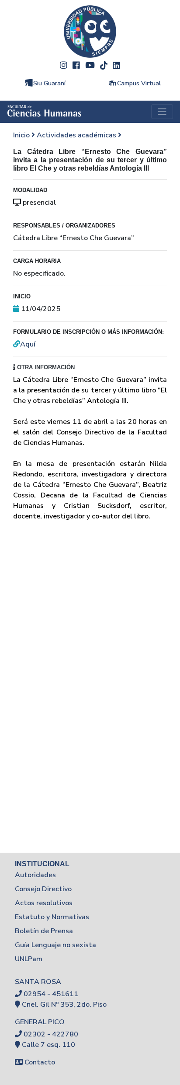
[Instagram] (63, 64)
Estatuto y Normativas (52, 917)
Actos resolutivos (44, 903)
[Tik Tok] (103, 64)
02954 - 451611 (51, 994)
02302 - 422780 (51, 1034)
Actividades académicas (77, 135)
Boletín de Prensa (44, 931)
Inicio (22, 135)
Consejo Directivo (43, 889)
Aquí (27, 344)
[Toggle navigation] (162, 111)
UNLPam (28, 959)
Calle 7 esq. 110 (48, 1045)
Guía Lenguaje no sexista (55, 945)
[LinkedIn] (116, 64)
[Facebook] (76, 64)
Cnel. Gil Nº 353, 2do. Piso (64, 1004)
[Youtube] (90, 64)
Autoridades (35, 875)
